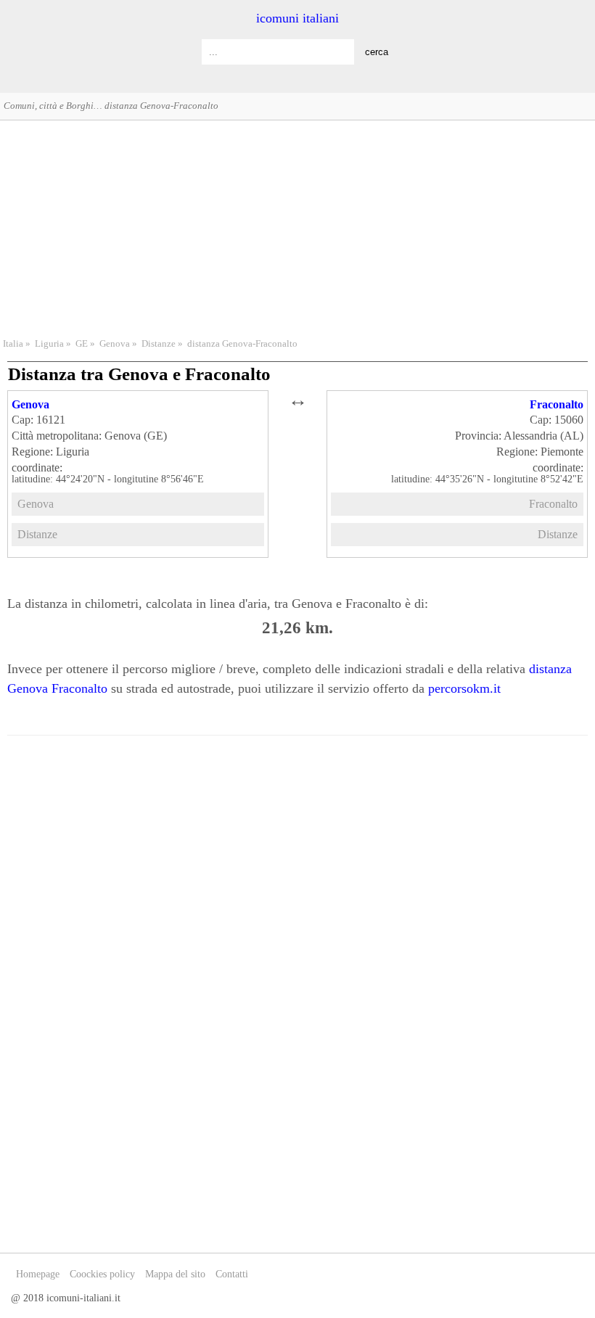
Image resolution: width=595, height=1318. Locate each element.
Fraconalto (556, 404)
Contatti (232, 1274)
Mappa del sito (175, 1274)
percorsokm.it (464, 688)
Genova (114, 344)
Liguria (49, 344)
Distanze (158, 344)
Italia (13, 344)
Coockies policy (102, 1274)
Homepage (38, 1274)
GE (81, 344)
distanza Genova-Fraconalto (242, 344)
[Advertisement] (297, 227)
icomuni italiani (297, 18)
